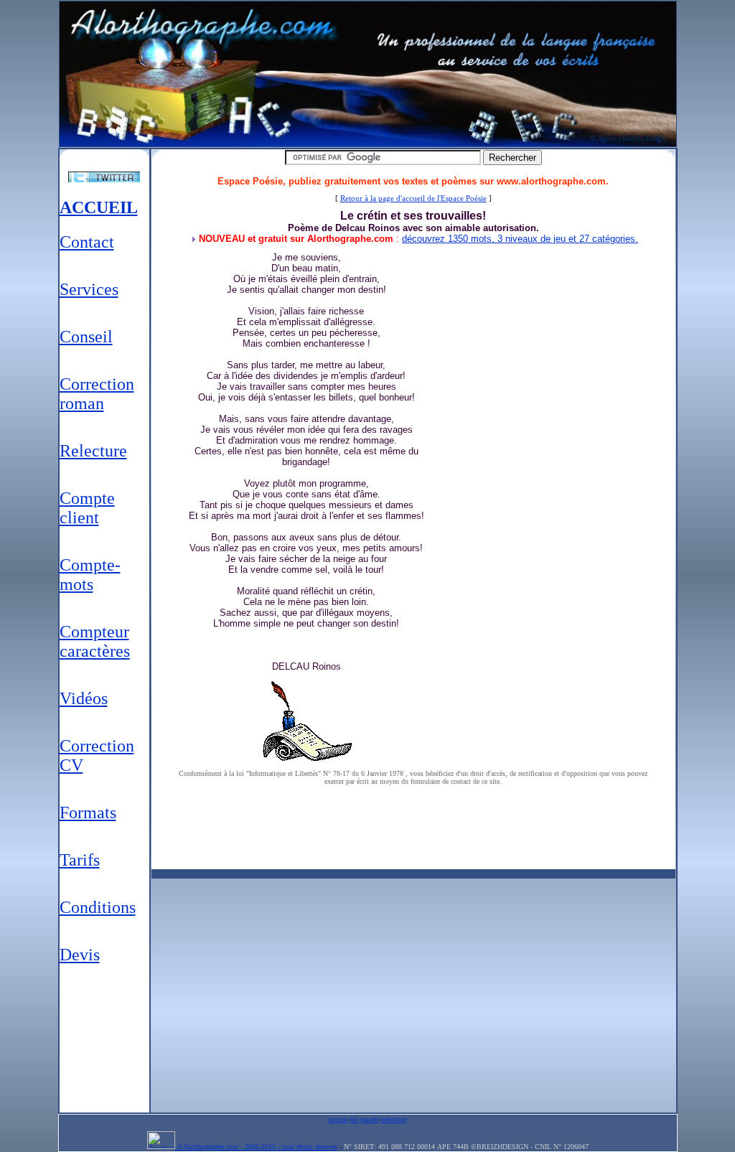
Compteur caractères (95, 641)
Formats (88, 812)
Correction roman (97, 394)
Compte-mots (90, 575)
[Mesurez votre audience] (162, 1147)
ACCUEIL (99, 207)
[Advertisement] (104, 1037)
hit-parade (364, 1119)
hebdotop (393, 1119)
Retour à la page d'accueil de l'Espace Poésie (413, 198)
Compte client (87, 508)
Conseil (86, 336)
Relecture (93, 450)
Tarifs (80, 860)
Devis (80, 954)
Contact (87, 242)
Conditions (98, 907)
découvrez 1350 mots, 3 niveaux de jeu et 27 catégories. (520, 238)
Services (89, 289)
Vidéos (84, 698)
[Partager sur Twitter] (104, 177)
